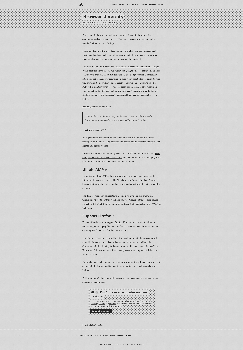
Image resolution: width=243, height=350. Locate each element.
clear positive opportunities (103, 58)
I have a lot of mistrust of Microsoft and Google (137, 66)
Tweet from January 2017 (94, 129)
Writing (114, 4)
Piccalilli (112, 303)
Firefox (118, 222)
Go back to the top (137, 344)
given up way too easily (125, 261)
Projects (122, 4)
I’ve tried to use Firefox (93, 261)
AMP (92, 203)
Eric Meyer (87, 106)
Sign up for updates (101, 311)
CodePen (152, 4)
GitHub (160, 4)
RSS (128, 4)
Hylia (126, 344)
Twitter (144, 4)
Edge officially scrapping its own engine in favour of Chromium (117, 35)
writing (100, 325)
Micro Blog (136, 4)
